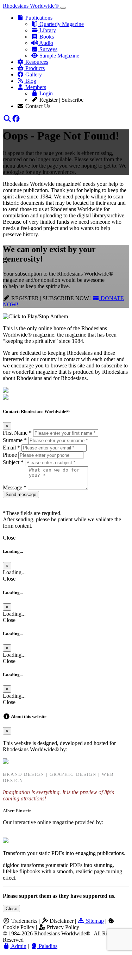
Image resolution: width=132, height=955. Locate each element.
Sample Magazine (58, 56)
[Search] (7, 119)
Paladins (47, 946)
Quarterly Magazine (61, 24)
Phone (10, 455)
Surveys (47, 49)
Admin (18, 946)
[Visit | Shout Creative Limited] (5, 762)
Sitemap (94, 921)
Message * (14, 487)
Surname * (15, 440)
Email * (11, 448)
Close (11, 908)
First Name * (17, 433)
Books (46, 37)
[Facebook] (16, 119)
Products (34, 68)
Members (35, 87)
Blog (30, 81)
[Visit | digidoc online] (5, 841)
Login (45, 93)
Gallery (33, 74)
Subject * (13, 462)
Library (47, 30)
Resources (36, 62)
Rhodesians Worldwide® (31, 6)
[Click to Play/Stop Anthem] (35, 316)
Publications (38, 18)
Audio (45, 43)
